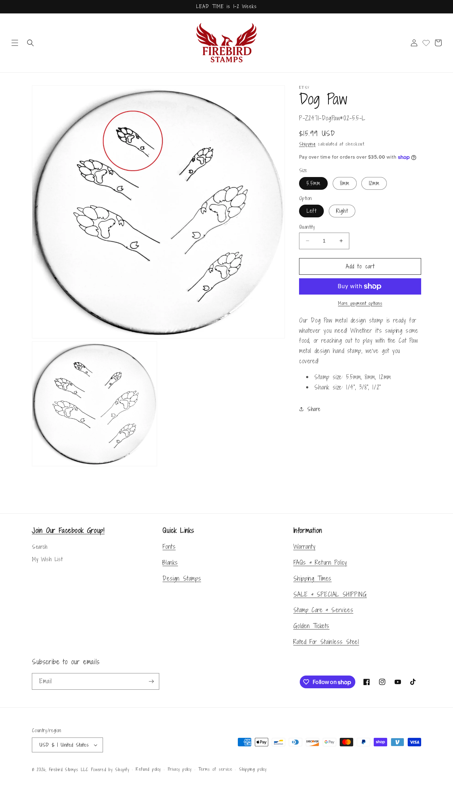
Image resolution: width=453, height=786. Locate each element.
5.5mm (313, 183)
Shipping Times (312, 578)
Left (311, 211)
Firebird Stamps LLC (68, 770)
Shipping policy (253, 769)
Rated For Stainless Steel (326, 642)
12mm (374, 183)
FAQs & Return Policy (320, 562)
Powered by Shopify (110, 770)
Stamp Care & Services (323, 610)
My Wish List (47, 559)
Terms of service (215, 769)
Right (342, 211)
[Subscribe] (151, 681)
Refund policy (148, 769)
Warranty (304, 546)
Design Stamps (181, 578)
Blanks (170, 562)
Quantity (307, 226)
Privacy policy (180, 769)
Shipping (307, 144)
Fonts (169, 546)
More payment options (360, 303)
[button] (15, 43)
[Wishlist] (426, 43)
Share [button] (314, 409)
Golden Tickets (311, 626)
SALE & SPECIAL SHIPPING (330, 594)
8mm (344, 183)
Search (40, 547)
